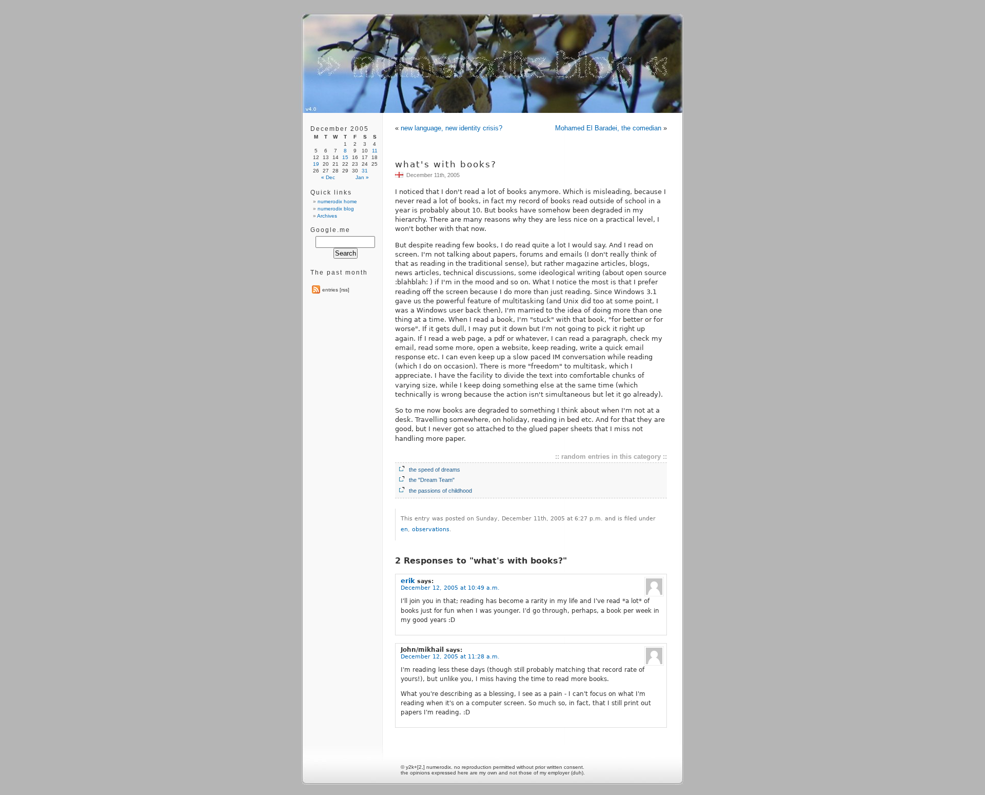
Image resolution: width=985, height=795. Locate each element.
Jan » (362, 177)
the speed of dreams (434, 470)
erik (408, 581)
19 (316, 164)
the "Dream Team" (432, 480)
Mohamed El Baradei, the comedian (608, 128)
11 (375, 150)
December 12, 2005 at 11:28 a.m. (450, 656)
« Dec (328, 177)
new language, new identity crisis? (451, 128)
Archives (327, 216)
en (404, 529)
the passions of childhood (440, 491)
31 (365, 170)
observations (430, 529)
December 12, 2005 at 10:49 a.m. (450, 588)
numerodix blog (336, 208)
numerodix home (337, 201)
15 (345, 157)
